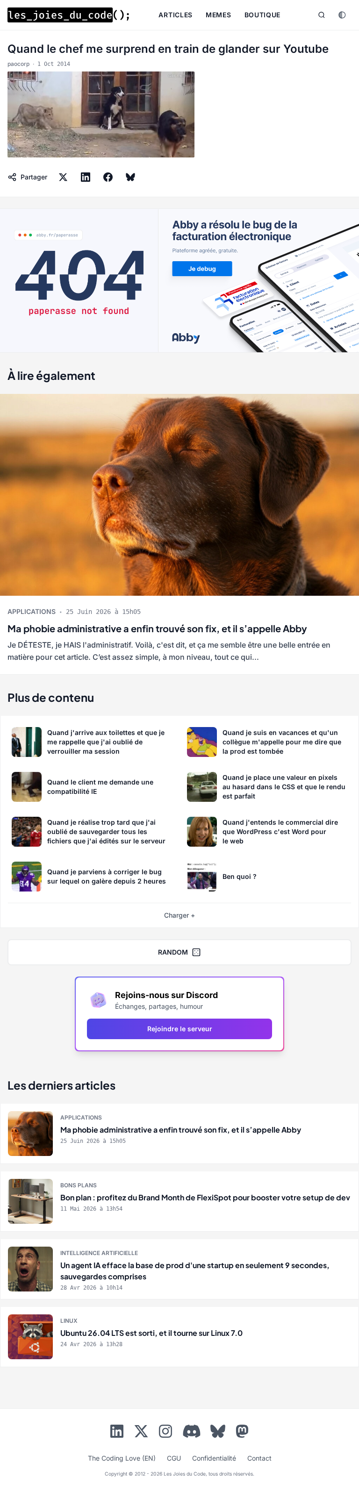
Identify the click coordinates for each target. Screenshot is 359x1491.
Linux (69, 1320)
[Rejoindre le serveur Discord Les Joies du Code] (191, 1431)
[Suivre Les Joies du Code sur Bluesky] (217, 1433)
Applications (31, 611)
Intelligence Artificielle (99, 1252)
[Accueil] (68, 14)
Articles (175, 15)
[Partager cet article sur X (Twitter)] (63, 177)
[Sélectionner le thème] (342, 15)
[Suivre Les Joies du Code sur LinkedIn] (116, 1433)
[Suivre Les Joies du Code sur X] (141, 1433)
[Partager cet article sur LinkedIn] (85, 177)
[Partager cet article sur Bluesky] (130, 177)
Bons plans (78, 1185)
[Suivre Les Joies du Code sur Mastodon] (242, 1433)
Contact (259, 1458)
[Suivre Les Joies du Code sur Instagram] (165, 1433)
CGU (174, 1458)
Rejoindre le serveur (179, 1029)
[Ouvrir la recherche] (321, 15)
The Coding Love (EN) (122, 1458)
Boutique (262, 15)
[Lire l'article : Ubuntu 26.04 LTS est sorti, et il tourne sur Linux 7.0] (179, 1337)
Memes (218, 15)
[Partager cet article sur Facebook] (108, 177)
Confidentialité (214, 1458)
